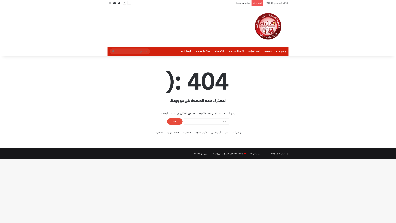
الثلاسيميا (220, 51)
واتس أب (282, 51)
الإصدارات (187, 51)
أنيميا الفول (255, 51)
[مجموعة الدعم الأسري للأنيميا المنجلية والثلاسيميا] (268, 26)
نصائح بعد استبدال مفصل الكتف (236, 3)
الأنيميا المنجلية (237, 51)
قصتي (269, 51)
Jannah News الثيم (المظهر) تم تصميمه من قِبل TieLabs (217, 153)
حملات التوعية (204, 51)
